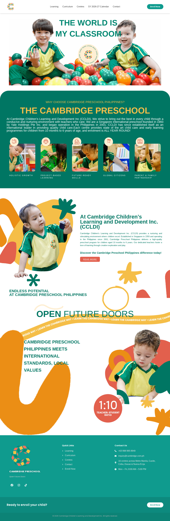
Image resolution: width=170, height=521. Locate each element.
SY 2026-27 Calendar (98, 6)
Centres (80, 6)
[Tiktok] (25, 485)
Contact (116, 6)
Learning (54, 6)
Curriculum (67, 6)
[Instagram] (19, 485)
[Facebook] (12, 485)
